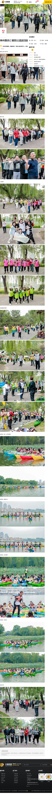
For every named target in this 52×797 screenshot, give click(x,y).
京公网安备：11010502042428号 (19, 790)
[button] (2, 19)
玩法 (36, 10)
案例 (42, 6)
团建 (36, 2)
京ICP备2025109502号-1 (5, 790)
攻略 (46, 6)
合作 (41, 10)
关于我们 (46, 10)
